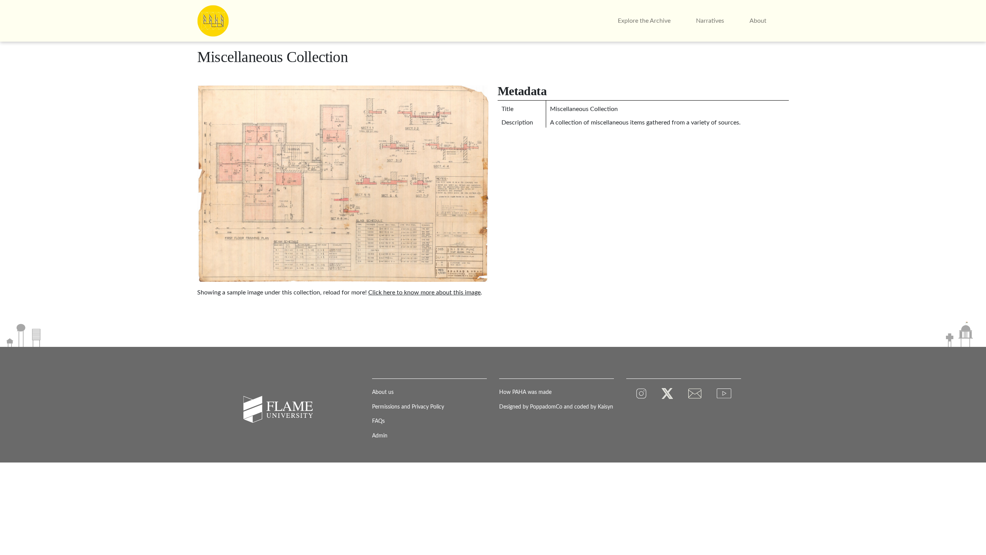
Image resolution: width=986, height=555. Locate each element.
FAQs (378, 421)
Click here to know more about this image (424, 292)
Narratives (710, 21)
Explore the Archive (644, 21)
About (758, 21)
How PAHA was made (525, 392)
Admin (379, 436)
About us (383, 392)
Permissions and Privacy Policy (408, 407)
